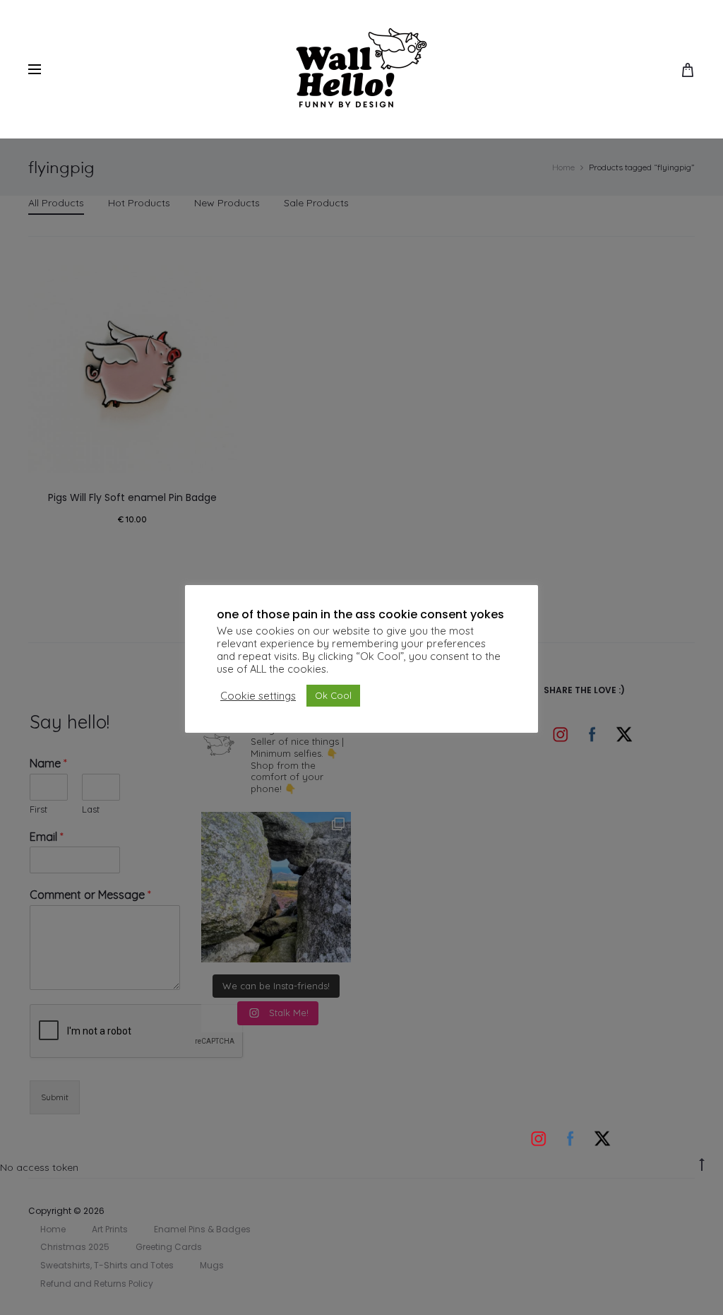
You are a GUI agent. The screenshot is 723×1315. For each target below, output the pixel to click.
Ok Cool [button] (333, 695)
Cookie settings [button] (258, 696)
